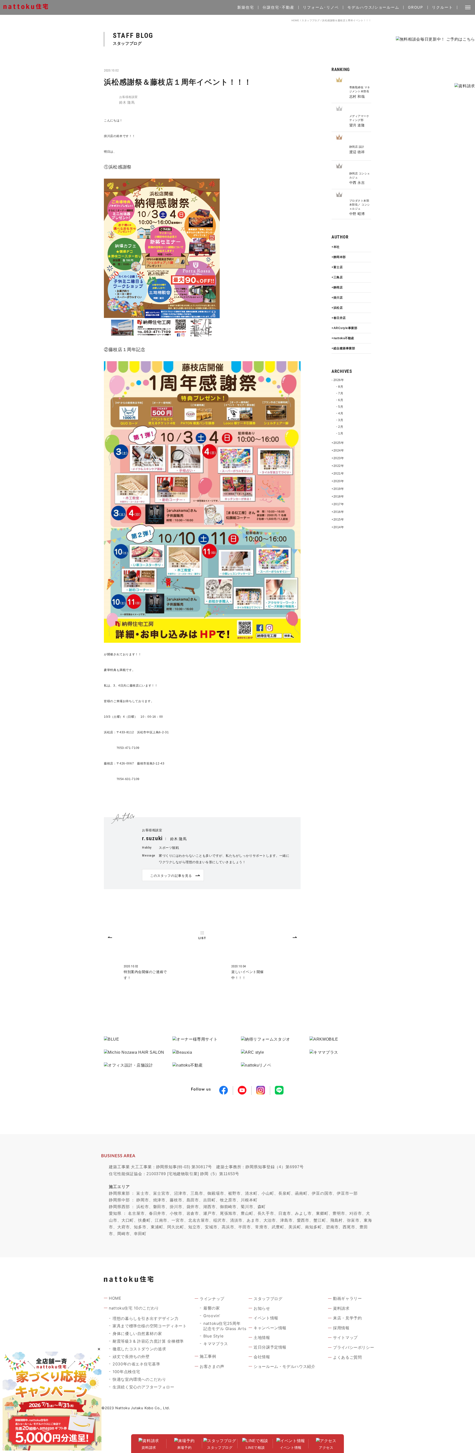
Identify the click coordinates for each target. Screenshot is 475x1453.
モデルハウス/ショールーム (373, 7)
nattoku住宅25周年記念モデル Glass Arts (224, 1326)
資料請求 (341, 1308)
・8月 (339, 386)
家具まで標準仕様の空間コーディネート (150, 1325)
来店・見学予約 (347, 1317)
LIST (202, 938)
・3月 (339, 420)
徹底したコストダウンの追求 (139, 1348)
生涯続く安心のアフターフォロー (143, 1386)
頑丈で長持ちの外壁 (131, 1356)
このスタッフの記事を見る (171, 876)
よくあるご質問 (347, 1357)
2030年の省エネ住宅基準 (136, 1363)
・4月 (339, 413)
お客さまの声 (212, 1366)
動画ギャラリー (347, 1298)
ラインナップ (212, 1298)
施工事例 (208, 1356)
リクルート (442, 7)
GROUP (416, 7)
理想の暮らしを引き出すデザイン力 (145, 1318)
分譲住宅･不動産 (278, 7)
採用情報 (341, 1327)
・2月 (339, 427)
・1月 (339, 433)
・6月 (339, 400)
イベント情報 (266, 1317)
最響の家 (211, 1308)
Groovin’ (211, 1315)
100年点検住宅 (126, 1371)
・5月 (339, 406)
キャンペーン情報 (270, 1327)
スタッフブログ (311, 20)
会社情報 (262, 1356)
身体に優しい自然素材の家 (137, 1333)
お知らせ (262, 1308)
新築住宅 (245, 7)
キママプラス (215, 1343)
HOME (295, 20)
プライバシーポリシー (353, 1347)
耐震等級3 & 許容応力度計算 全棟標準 (148, 1341)
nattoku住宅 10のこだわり (134, 1308)
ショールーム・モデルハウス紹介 (284, 1366)
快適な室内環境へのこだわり (139, 1379)
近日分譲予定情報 (270, 1347)
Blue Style (213, 1336)
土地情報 (262, 1337)
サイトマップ (345, 1337)
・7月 (339, 393)
